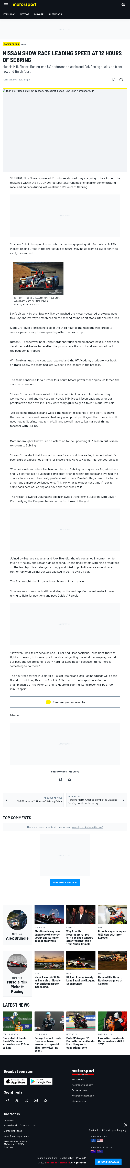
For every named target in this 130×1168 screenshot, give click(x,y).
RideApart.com (79, 1101)
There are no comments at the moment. (65, 827)
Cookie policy (66, 1157)
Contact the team (13, 1130)
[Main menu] (6, 4)
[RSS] (45, 1100)
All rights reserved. (81, 1162)
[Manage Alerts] (69, 779)
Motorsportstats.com (83, 1095)
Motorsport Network (58, 1162)
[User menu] (123, 4)
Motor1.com (78, 1079)
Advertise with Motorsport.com (20, 1125)
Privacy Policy (83, 1157)
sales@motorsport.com (16, 1136)
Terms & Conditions (47, 1157)
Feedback (9, 1119)
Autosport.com (80, 1090)
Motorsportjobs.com (82, 1084)
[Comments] (122, 79)
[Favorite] (113, 79)
